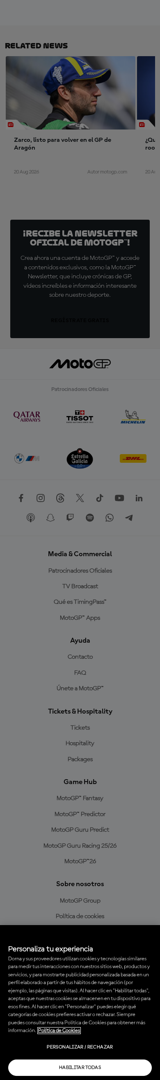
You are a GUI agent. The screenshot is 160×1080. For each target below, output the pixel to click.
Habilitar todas (80, 1067)
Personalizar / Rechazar (80, 1047)
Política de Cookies (59, 1030)
